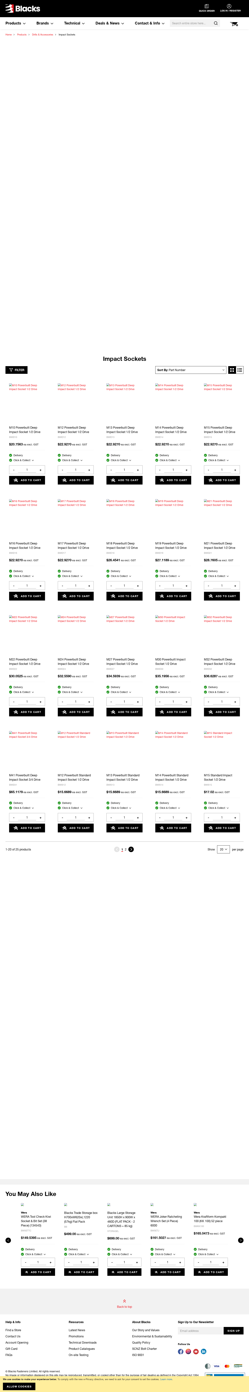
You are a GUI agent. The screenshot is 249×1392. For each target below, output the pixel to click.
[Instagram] (189, 1353)
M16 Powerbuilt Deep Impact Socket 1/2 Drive (24, 545)
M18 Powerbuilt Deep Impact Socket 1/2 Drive (122, 545)
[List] (240, 370)
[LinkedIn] (204, 1353)
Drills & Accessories (42, 34)
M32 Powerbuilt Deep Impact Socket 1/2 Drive (219, 661)
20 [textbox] (221, 849)
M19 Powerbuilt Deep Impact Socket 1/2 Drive (171, 545)
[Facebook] (182, 1353)
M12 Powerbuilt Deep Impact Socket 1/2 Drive (73, 430)
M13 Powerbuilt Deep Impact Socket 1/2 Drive (122, 430)
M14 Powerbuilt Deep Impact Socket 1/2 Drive (171, 430)
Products (22, 34)
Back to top (124, 1306)
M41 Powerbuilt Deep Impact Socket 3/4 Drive (24, 777)
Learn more (166, 1379)
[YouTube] (197, 1353)
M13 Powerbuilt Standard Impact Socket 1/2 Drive (122, 777)
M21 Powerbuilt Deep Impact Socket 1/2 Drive (219, 545)
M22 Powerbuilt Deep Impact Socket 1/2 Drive (24, 661)
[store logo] (22, 8)
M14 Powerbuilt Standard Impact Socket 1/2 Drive (171, 777)
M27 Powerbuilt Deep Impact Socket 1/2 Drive (122, 661)
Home (8, 34)
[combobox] (195, 23)
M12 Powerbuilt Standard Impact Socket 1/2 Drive (74, 777)
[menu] (84, 23)
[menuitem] (15, 23)
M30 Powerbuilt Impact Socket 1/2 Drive (170, 661)
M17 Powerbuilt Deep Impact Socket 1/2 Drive (73, 545)
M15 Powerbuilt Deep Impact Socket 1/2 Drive (219, 430)
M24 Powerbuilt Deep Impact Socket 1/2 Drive (73, 661)
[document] (124, 1384)
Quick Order (207, 11)
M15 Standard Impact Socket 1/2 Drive (218, 777)
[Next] (131, 849)
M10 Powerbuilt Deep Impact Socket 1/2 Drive (24, 430)
